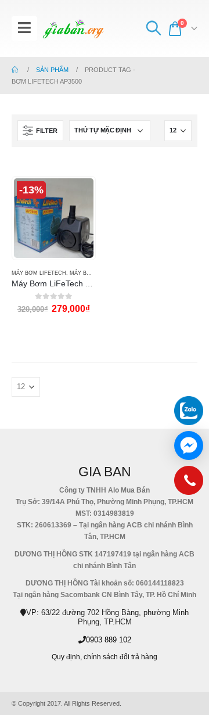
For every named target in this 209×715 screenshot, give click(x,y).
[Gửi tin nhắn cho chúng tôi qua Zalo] (188, 410)
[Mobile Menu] (24, 28)
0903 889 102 (108, 639)
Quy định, (67, 656)
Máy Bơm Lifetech (39, 273)
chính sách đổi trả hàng (120, 656)
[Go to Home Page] (16, 70)
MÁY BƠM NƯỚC (92, 273)
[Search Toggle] (153, 28)
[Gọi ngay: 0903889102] (188, 483)
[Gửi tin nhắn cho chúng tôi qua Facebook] (188, 445)
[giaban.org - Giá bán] (73, 28)
